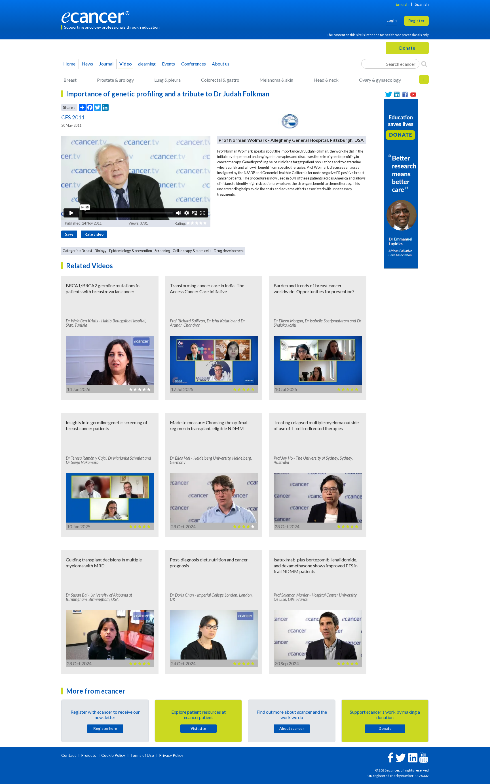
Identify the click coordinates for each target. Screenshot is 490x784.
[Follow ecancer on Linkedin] (413, 757)
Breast (70, 80)
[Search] (424, 64)
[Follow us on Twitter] (388, 94)
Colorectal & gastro (220, 80)
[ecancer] (97, 16)
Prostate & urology (115, 80)
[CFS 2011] (290, 121)
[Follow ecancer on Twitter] (400, 757)
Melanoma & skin (276, 80)
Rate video (94, 234)
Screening (162, 250)
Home (69, 63)
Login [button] (391, 20)
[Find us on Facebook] (405, 94)
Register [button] (416, 20)
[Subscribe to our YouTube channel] (413, 94)
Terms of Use (142, 755)
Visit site (198, 728)
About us (220, 63)
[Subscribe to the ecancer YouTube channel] (424, 757)
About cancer (291, 728)
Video (125, 63)
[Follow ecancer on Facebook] (390, 757)
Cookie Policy (113, 755)
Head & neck (326, 80)
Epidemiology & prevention (130, 250)
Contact (69, 755)
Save (69, 234)
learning (147, 63)
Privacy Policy (171, 755)
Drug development (229, 250)
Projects (89, 755)
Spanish (422, 4)
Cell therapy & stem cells (192, 250)
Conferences (193, 63)
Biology (101, 250)
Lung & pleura (167, 80)
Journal (106, 63)
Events (168, 63)
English (402, 4)
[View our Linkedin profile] (396, 94)
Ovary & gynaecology (380, 80)
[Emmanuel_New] (401, 183)
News (87, 63)
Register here (105, 728)
